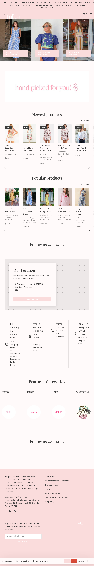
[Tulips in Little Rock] (80, 523)
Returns (49, 489)
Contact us (32, 299)
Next (89, 167)
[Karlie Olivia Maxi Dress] (29, 197)
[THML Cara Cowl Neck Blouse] (12, 133)
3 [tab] (49, 431)
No (74, 561)
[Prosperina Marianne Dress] (82, 197)
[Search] (4, 14)
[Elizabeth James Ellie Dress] (12, 197)
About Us (49, 476)
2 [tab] (47, 431)
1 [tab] (45, 431)
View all (85, 121)
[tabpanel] (15, 40)
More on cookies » (85, 561)
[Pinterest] (15, 511)
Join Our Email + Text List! (57, 497)
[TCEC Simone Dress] (65, 197)
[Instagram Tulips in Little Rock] (10, 511)
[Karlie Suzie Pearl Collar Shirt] (82, 133)
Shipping (49, 501)
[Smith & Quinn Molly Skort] (65, 133)
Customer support (54, 493)
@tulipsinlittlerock (56, 245)
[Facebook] (6, 511)
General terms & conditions (58, 481)
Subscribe (23, 541)
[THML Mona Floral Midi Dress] (29, 133)
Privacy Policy (51, 485)
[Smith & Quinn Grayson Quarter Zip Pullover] (47, 133)
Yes (67, 561)
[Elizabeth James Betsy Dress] (47, 197)
